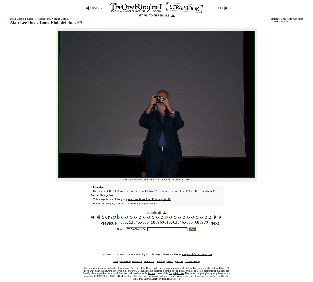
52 (127, 222)
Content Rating (192, 261)
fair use (151, 273)
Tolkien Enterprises (194, 268)
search (170, 261)
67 (193, 222)
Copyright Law (176, 273)
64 (179, 222)
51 (122, 222)
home (115, 261)
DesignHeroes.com (171, 278)
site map (161, 261)
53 (131, 222)
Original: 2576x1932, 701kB (176, 179)
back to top (149, 261)
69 (201, 222)
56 (144, 222)
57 (149, 222)
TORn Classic (17, 18)
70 (206, 222)
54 (135, 222)
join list (179, 261)
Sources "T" (31, 18)
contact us (137, 261)
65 (184, 222)
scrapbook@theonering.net (197, 254)
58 (153, 222)
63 (175, 222)
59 (157, 222)
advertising (125, 261)
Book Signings (138, 203)
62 (171, 222)
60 (162, 222)
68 (197, 222)
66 (188, 222)
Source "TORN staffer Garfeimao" (55, 18)
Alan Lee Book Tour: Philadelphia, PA (149, 199)
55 (140, 222)
